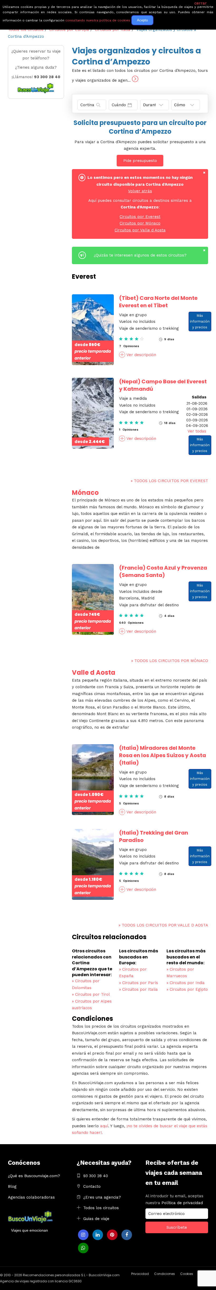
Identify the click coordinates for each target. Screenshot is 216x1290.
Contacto (92, 1186)
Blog (12, 1186)
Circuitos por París (138, 982)
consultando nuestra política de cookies (97, 20)
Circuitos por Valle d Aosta (140, 230)
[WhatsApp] (83, 1248)
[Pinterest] (112, 1235)
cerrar (200, 3)
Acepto (142, 20)
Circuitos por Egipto (187, 989)
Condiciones (164, 1274)
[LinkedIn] (97, 1235)
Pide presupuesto (140, 160)
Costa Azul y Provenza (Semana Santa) (163, 571)
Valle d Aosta (93, 672)
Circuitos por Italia (138, 989)
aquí (104, 1126)
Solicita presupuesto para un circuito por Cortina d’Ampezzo (140, 127)
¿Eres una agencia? (102, 1197)
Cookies (186, 1274)
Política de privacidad (182, 1202)
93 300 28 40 (95, 1175)
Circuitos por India (185, 982)
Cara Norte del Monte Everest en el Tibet (158, 301)
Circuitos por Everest (140, 216)
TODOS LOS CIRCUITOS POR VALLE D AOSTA (163, 925)
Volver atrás (140, 191)
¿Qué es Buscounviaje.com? (34, 1175)
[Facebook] (126, 1235)
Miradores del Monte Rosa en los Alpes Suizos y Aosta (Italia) (162, 755)
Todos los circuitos (101, 1207)
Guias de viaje (96, 1218)
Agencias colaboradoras (31, 1197)
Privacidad (140, 1274)
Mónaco (85, 492)
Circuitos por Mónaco (140, 223)
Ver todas (197, 431)
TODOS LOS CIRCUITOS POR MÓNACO (169, 660)
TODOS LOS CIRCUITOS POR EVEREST (169, 480)
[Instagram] (83, 1235)
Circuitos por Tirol (91, 994)
